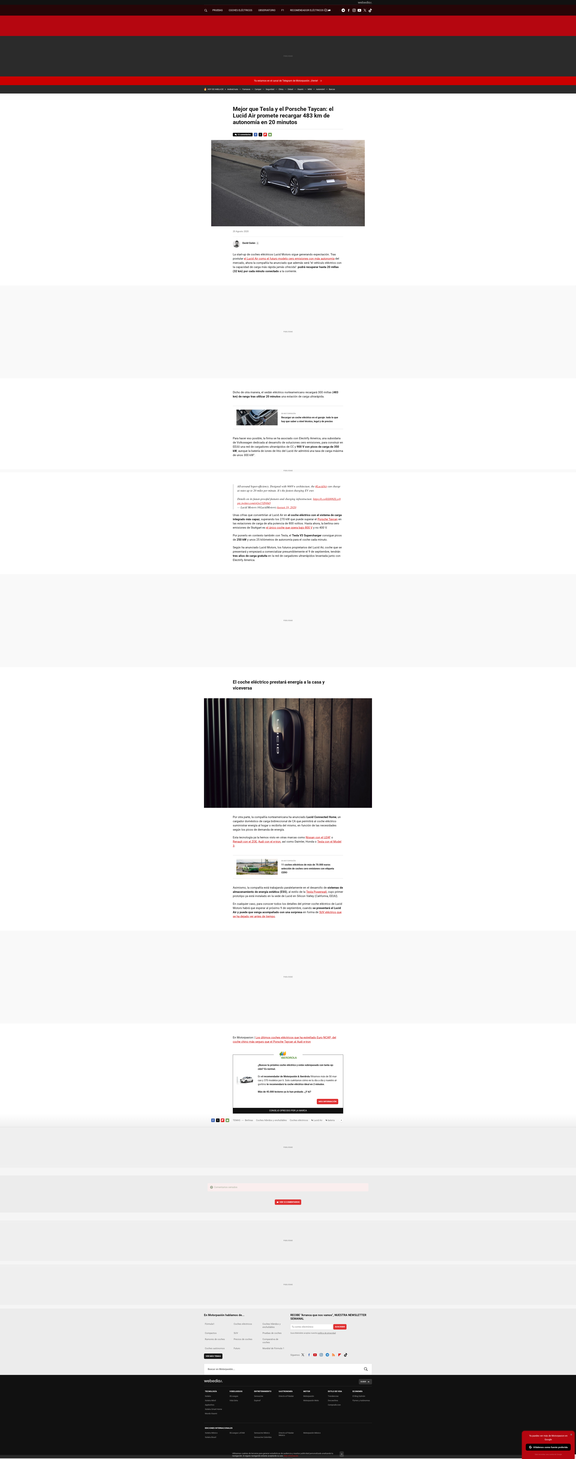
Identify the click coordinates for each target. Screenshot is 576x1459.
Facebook (348, 10)
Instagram (354, 10)
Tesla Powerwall (316, 892)
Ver (289, 1202)
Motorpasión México (312, 1433)
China (281, 89)
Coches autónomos (215, 1348)
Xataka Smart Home (213, 1409)
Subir (363, 1381)
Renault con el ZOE (245, 841)
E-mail (270, 134)
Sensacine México (262, 1433)
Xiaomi (300, 89)
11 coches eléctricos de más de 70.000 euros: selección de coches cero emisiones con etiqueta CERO (307, 868)
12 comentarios (244, 134)
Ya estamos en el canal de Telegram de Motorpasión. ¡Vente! (286, 80)
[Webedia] (365, 2)
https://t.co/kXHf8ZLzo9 (327, 499)
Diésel (290, 89)
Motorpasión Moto (311, 1400)
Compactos (211, 1333)
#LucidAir (321, 486)
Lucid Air (318, 1120)
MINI (310, 89)
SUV (236, 1333)
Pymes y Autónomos (361, 1400)
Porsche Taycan (328, 519)
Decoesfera (333, 1400)
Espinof (257, 1400)
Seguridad (270, 89)
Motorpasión (308, 1396)
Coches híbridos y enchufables (271, 1120)
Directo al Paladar (286, 1396)
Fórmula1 (209, 1324)
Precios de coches (243, 1339)
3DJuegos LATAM (237, 1433)
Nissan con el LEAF (318, 837)
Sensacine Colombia (263, 1437)
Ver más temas (213, 1356)
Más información (327, 1101)
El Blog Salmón (358, 1396)
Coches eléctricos (299, 1120)
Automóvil (320, 89)
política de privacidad (327, 1333)
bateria (331, 1120)
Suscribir (340, 1327)
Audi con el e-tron (269, 841)
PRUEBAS (217, 10)
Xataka (208, 1396)
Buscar (366, 1369)
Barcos (332, 89)
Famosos (246, 89)
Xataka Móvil (210, 1400)
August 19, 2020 (286, 507)
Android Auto (232, 89)
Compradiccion (334, 1405)
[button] (250, 243)
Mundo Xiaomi (211, 1413)
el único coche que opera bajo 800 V (289, 527)
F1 (282, 10)
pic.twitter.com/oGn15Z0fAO (254, 503)
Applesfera (209, 1405)
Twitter (365, 10)
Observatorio (266, 10)
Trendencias (333, 1396)
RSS (333, 1354)
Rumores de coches (215, 1339)
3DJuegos (234, 1396)
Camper (258, 89)
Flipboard (265, 134)
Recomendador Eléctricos (307, 10)
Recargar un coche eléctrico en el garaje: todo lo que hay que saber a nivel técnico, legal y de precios (309, 419)
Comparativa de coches (270, 1341)
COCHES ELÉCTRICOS (240, 10)
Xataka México (211, 1433)
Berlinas (249, 1120)
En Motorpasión (288, 414)
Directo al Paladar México (286, 1434)
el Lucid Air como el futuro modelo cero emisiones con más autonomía (289, 258)
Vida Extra (234, 1400)
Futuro (237, 1348)
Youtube (359, 10)
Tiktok (370, 10)
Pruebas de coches (272, 1333)
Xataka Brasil (210, 1437)
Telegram (343, 10)
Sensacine (258, 1396)
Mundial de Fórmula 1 (273, 1348)
